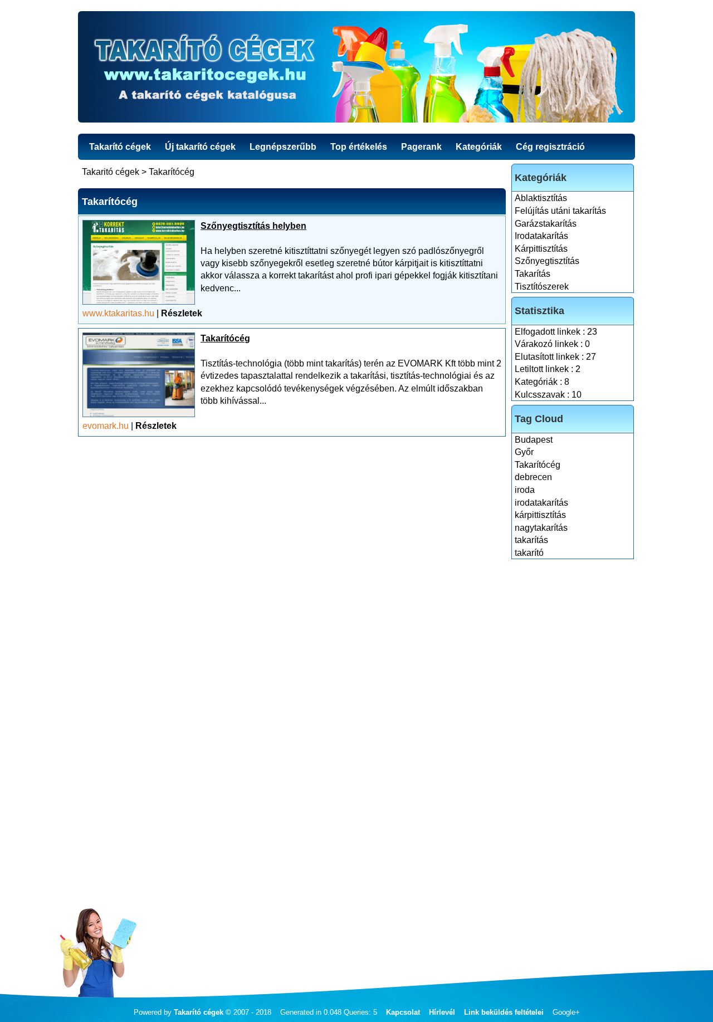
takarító (529, 553)
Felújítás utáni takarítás (560, 211)
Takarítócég (537, 465)
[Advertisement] (573, 730)
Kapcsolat (403, 1012)
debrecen (533, 477)
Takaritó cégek (110, 172)
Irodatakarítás (541, 236)
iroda (525, 490)
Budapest (534, 439)
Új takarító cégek (200, 146)
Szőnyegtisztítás (547, 261)
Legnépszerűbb (283, 146)
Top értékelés (358, 146)
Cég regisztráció (550, 146)
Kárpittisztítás (541, 248)
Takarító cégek (120, 146)
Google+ (566, 1012)
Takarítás (532, 273)
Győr (524, 452)
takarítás (531, 540)
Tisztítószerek (542, 286)
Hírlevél (442, 1012)
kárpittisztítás (540, 515)
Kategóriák (479, 146)
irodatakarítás (541, 502)
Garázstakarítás (546, 223)
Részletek (181, 313)
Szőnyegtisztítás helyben (253, 226)
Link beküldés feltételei (504, 1012)
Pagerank (421, 146)
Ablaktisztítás (541, 198)
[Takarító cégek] (356, 67)
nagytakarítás (541, 527)
